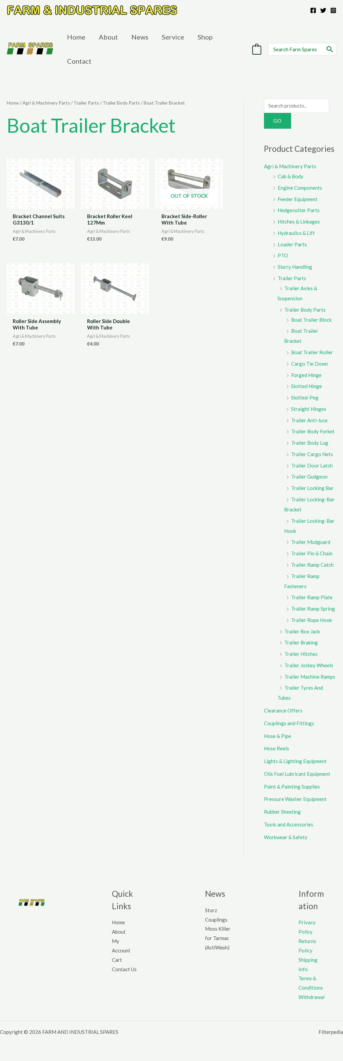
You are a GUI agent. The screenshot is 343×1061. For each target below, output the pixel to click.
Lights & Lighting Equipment (295, 761)
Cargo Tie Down (309, 364)
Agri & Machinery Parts (46, 103)
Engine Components (300, 188)
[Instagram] (333, 10)
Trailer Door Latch (312, 465)
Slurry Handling (295, 267)
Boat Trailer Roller (312, 352)
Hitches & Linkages (299, 222)
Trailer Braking (301, 642)
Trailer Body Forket (313, 431)
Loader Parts (292, 244)
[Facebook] (313, 10)
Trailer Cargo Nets (312, 454)
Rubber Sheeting (282, 812)
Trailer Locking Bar (312, 488)
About (119, 932)
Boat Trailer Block (311, 320)
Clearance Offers (283, 710)
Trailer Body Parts (121, 103)
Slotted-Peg (305, 397)
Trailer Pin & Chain (312, 553)
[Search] (330, 49)
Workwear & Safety (285, 837)
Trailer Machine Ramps (309, 677)
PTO (283, 255)
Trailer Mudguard (310, 542)
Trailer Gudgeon (309, 477)
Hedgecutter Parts (299, 210)
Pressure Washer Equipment (295, 799)
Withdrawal (311, 997)
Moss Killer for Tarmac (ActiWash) (217, 938)
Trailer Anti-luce (309, 420)
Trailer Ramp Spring (313, 609)
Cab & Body (290, 176)
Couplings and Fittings (289, 723)
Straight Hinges (308, 409)
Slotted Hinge (306, 386)
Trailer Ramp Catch (312, 565)
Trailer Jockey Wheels (308, 665)
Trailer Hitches (301, 654)
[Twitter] (323, 10)
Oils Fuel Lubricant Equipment (297, 774)
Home (13, 103)
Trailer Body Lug (309, 443)
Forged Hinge (306, 375)
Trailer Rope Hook (311, 620)
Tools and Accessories (288, 824)
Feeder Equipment (298, 199)
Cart (117, 960)
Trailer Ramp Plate (312, 597)
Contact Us (124, 969)
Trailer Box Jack (302, 631)
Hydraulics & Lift (296, 233)
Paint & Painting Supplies (292, 787)
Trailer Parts (86, 103)
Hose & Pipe (277, 736)
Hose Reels (276, 748)
